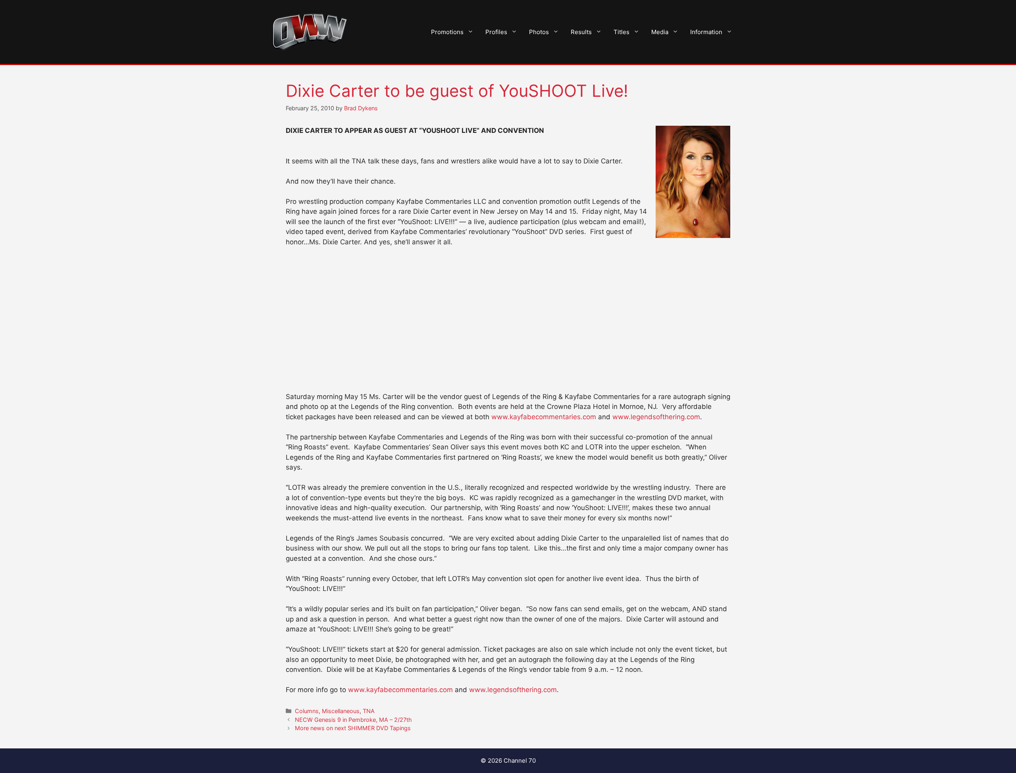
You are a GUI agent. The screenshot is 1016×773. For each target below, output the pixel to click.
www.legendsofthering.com (656, 417)
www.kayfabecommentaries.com (543, 417)
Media (659, 32)
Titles (621, 32)
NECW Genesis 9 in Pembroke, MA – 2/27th (353, 719)
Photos (539, 32)
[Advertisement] (508, 312)
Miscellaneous (341, 711)
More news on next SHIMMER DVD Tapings (353, 728)
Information (706, 32)
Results (581, 32)
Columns (307, 711)
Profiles (496, 32)
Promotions (447, 32)
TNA (369, 711)
